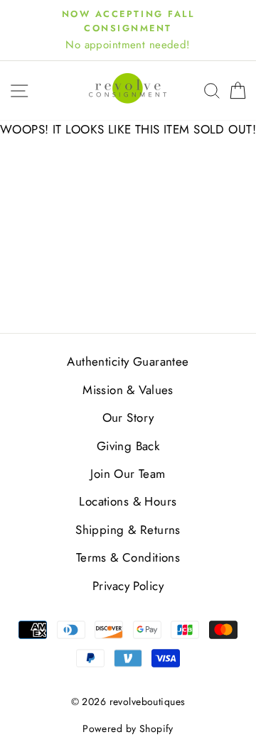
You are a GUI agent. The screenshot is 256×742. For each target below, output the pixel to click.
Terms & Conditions (128, 557)
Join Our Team (128, 473)
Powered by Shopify (128, 728)
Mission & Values (128, 389)
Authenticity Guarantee (127, 361)
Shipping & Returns (128, 529)
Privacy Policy (128, 585)
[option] (128, 30)
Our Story (128, 417)
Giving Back (128, 445)
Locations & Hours (127, 501)
